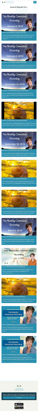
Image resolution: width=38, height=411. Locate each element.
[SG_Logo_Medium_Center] (19, 384)
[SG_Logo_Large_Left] (8, 1)
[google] (19, 407)
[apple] (19, 403)
